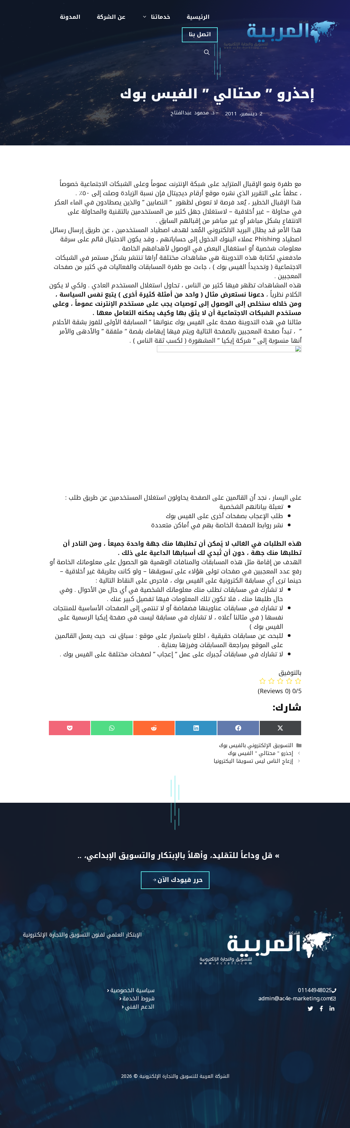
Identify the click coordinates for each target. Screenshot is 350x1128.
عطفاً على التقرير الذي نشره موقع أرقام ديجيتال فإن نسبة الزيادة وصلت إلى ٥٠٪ (188, 193)
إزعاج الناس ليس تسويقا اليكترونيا (253, 761)
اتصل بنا (200, 34)
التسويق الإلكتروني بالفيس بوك (256, 745)
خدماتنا (160, 17)
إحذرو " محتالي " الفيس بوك (260, 753)
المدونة (70, 17)
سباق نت (120, 636)
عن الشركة (111, 17)
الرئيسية (198, 17)
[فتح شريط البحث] (207, 52)
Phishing (267, 239)
